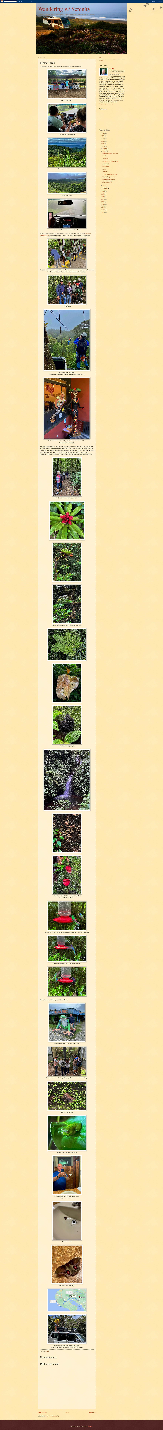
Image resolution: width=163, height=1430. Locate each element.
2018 (102, 196)
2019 (102, 194)
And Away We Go (107, 182)
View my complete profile (106, 104)
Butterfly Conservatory (108, 179)
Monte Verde (105, 166)
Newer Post (42, 1412)
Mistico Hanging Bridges (109, 177)
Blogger (90, 1426)
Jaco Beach (105, 164)
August (105, 148)
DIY (100, 58)
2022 (102, 144)
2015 (102, 204)
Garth (112, 68)
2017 (102, 199)
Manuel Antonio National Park (110, 161)
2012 (102, 212)
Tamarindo (105, 171)
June (104, 185)
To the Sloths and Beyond (109, 174)
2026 (102, 133)
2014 (102, 207)
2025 (102, 136)
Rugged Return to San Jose (110, 153)
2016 (102, 202)
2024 (102, 138)
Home (67, 1412)
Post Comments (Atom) (52, 1416)
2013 (102, 209)
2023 (102, 141)
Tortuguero (105, 158)
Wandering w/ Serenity (64, 8)
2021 (102, 146)
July (104, 151)
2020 (102, 191)
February (105, 188)
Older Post (92, 1412)
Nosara (104, 169)
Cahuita (104, 156)
